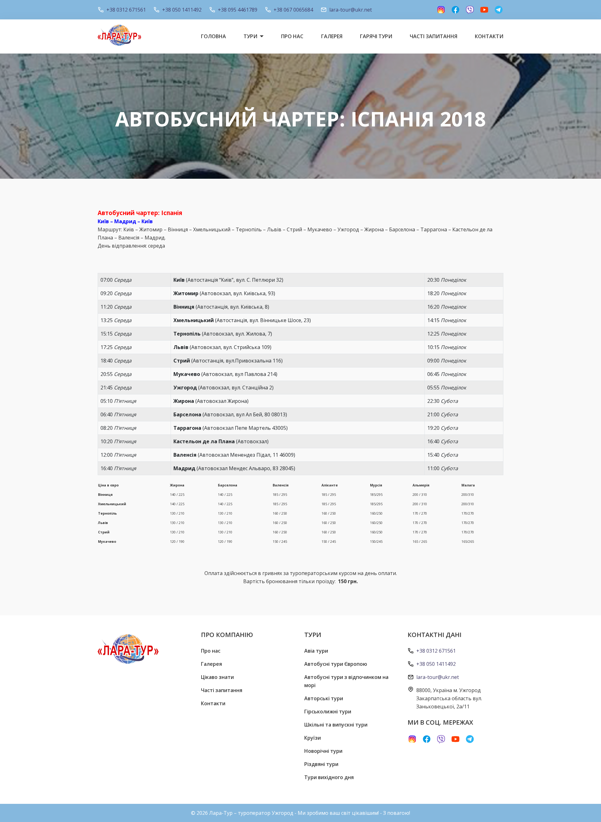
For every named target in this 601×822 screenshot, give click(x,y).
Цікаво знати (217, 677)
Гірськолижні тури (327, 711)
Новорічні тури (323, 751)
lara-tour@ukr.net (350, 9)
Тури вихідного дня (329, 777)
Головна (213, 36)
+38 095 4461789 (237, 9)
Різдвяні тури (321, 764)
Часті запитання (433, 36)
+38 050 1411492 (182, 9)
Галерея (331, 36)
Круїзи (312, 737)
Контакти (489, 36)
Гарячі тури (376, 36)
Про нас (292, 36)
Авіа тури (316, 650)
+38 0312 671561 (126, 9)
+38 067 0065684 (293, 9)
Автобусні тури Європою (335, 663)
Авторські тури (323, 698)
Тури (250, 36)
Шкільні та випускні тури (335, 724)
